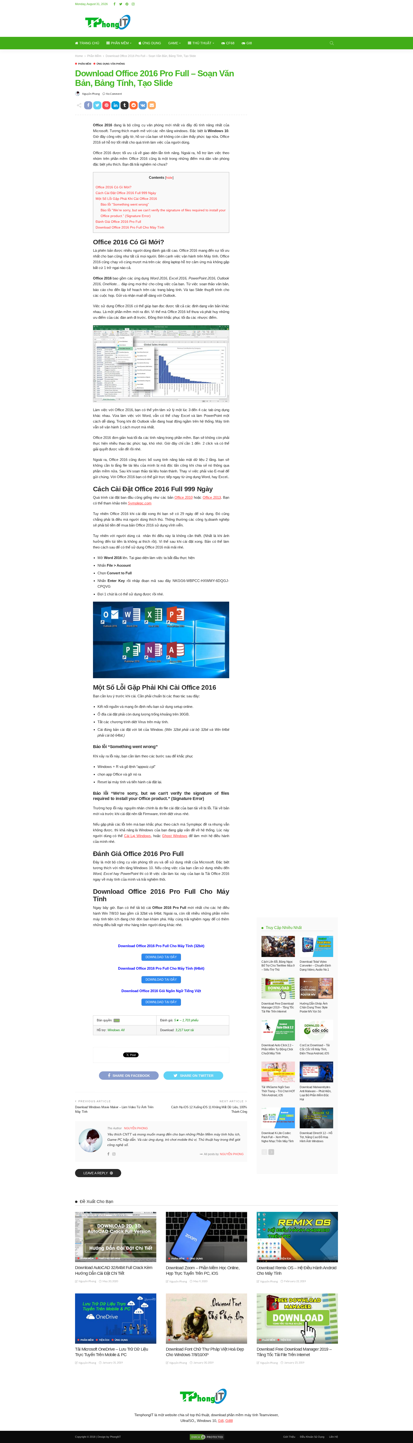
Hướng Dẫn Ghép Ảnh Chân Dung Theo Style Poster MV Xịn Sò (314, 1007)
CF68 (230, 43)
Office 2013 (212, 497)
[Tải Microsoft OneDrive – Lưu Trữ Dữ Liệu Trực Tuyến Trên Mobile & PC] (115, 1318)
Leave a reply (96, 1173)
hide (169, 177)
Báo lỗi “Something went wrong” (125, 204)
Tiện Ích (286, 1259)
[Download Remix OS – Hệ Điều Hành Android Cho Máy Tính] (297, 1237)
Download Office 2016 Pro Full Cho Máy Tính (130, 227)
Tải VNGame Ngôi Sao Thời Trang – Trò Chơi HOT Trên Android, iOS (278, 1091)
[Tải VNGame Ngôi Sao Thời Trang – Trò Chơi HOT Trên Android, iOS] (278, 1072)
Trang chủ (89, 43)
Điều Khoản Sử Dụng (312, 1436)
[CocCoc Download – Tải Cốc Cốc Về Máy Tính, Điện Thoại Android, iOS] (316, 1030)
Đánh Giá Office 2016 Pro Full (118, 222)
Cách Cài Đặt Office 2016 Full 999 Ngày (126, 193)
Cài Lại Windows (137, 836)
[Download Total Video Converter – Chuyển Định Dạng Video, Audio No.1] (316, 946)
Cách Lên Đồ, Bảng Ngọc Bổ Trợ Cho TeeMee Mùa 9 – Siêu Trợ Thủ (278, 966)
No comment (114, 93)
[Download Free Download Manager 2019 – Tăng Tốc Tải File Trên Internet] (278, 988)
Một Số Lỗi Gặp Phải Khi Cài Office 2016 (126, 199)
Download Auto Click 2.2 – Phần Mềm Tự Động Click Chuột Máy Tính (277, 1049)
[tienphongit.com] (206, 1396)
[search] (332, 43)
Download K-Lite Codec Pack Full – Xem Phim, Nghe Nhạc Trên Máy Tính (277, 1137)
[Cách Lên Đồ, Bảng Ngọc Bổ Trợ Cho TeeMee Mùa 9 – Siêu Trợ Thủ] (278, 946)
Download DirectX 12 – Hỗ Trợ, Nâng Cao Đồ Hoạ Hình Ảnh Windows (316, 1137)
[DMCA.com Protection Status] (206, 1436)
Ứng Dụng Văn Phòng (111, 64)
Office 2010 (183, 497)
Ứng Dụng (151, 43)
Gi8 (249, 43)
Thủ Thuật (202, 43)
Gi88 (229, 1421)
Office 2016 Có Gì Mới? (113, 187)
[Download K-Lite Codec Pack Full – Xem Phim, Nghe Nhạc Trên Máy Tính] (278, 1118)
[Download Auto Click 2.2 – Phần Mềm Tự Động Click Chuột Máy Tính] (278, 1030)
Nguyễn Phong (91, 93)
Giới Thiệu (289, 1436)
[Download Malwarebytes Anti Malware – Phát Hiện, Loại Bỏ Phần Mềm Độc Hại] (316, 1072)
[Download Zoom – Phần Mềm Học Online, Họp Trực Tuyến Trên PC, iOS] (206, 1237)
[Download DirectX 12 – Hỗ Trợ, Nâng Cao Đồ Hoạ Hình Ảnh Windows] (316, 1118)
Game (173, 43)
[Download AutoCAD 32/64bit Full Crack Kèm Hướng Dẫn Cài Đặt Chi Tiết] (115, 1237)
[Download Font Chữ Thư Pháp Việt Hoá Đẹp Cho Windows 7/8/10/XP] (206, 1318)
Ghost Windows (174, 836)
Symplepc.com (140, 503)
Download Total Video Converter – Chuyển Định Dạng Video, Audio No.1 (315, 966)
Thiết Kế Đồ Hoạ (109, 1258)
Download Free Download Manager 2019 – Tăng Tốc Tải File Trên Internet (277, 1007)
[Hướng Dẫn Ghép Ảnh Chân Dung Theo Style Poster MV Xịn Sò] (316, 988)
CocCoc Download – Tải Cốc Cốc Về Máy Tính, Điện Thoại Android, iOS (315, 1049)
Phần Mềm (120, 43)
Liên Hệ (333, 1436)
